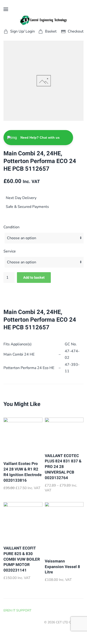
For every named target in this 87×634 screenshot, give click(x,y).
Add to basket (34, 277)
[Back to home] (43, 20)
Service (9, 251)
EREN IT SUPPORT (17, 610)
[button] (5, 9)
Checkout (76, 31)
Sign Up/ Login (22, 31)
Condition (11, 227)
